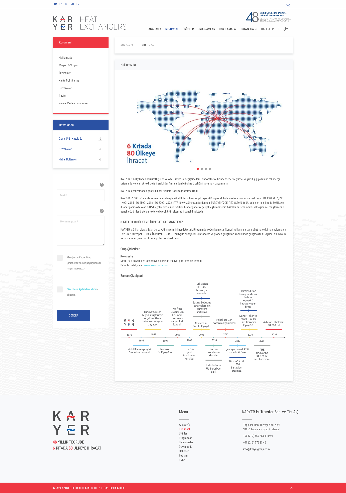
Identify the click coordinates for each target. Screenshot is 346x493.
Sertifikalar (65, 88)
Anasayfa (154, 29)
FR (77, 4)
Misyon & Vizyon (68, 65)
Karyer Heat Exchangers (198, 169)
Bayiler (62, 96)
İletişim (283, 29)
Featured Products (210, 169)
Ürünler (188, 29)
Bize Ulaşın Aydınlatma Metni (82, 289)
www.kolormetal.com (156, 265)
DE (67, 4)
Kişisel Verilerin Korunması (74, 103)
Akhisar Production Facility (206, 169)
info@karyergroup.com (256, 449)
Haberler (267, 29)
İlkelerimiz (65, 73)
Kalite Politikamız (69, 80)
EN (61, 4)
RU (72, 4)
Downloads (249, 29)
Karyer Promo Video (202, 169)
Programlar (206, 29)
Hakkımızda (65, 57)
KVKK (182, 460)
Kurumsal (172, 29)
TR (55, 4)
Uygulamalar (228, 29)
